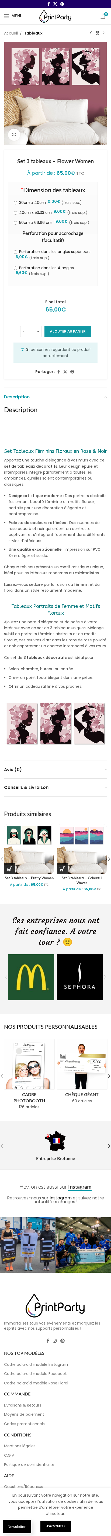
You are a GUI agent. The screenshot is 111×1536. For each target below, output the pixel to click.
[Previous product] (91, 33)
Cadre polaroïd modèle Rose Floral (36, 1383)
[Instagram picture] (28, 1245)
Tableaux (33, 33)
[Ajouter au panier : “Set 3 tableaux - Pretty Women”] (9, 868)
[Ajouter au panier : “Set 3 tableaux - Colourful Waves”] (62, 868)
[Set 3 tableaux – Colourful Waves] (82, 849)
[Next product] (103, 33)
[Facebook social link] (48, 4)
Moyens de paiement (24, 1414)
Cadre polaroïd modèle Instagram (36, 1364)
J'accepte (55, 1526)
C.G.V (9, 1455)
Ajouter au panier (68, 331)
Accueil (11, 33)
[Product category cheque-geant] (82, 1073)
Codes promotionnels (24, 1423)
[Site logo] (55, 16)
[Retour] (97, 33)
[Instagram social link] (54, 1341)
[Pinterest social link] (62, 4)
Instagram (61, 1198)
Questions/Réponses (23, 1486)
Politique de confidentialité (29, 1464)
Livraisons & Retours (22, 1405)
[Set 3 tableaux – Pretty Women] (29, 849)
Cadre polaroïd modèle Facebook (35, 1373)
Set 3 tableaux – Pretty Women (29, 878)
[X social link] (55, 4)
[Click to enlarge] (14, 135)
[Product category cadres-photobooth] (29, 1076)
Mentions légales (20, 1446)
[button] (6, 977)
